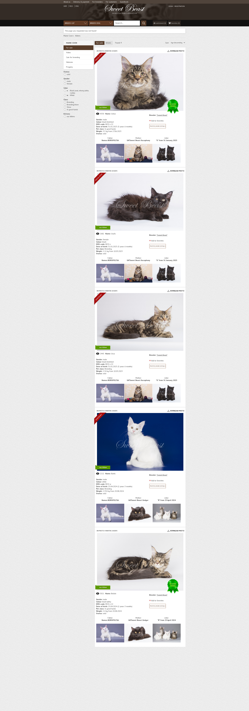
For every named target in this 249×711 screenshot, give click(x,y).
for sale (99, 42)
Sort (167, 43)
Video (68, 52)
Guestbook (124, 2)
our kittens (71, 116)
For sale (69, 48)
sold (68, 74)
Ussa (113, 353)
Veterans (69, 62)
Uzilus (113, 114)
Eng (77, 6)
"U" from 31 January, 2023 (166, 140)
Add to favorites (157, 121)
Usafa (113, 233)
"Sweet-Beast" (162, 115)
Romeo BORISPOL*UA (110, 140)
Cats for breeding (73, 57)
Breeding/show (73, 104)
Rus (71, 6)
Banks (113, 473)
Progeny (69, 67)
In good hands (72, 109)
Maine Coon (68, 36)
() (175, 23)
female (69, 84)
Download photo (177, 51)
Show (69, 107)
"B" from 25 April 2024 (167, 500)
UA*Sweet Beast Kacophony (138, 140)
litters (108, 42)
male (69, 81)
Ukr (65, 6)
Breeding (70, 102)
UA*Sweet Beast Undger (138, 500)
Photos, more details (157, 126)
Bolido (113, 593)
